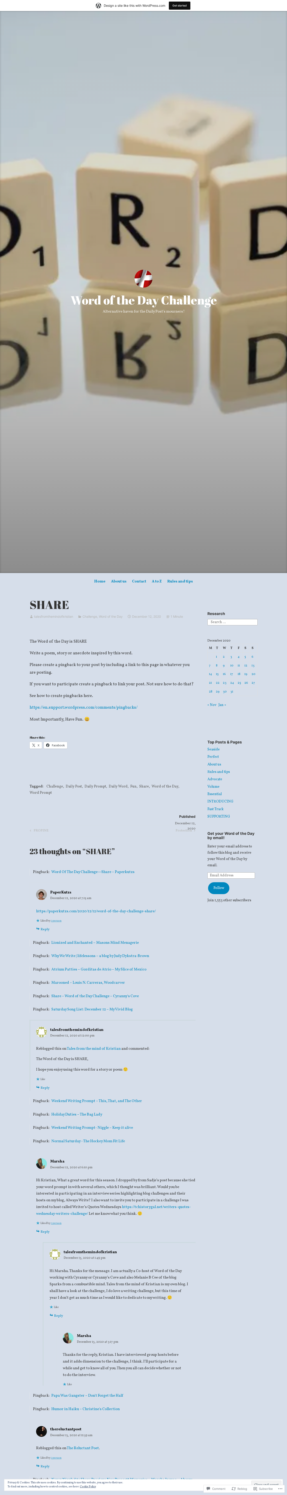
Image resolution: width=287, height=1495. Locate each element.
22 (218, 683)
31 (231, 691)
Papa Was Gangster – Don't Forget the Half (87, 1395)
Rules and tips (180, 581)
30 (225, 691)
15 (217, 674)
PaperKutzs (60, 892)
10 (231, 665)
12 (245, 665)
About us (118, 581)
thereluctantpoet (65, 1429)
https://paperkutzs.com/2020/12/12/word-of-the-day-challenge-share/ (96, 911)
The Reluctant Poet (83, 1448)
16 (224, 674)
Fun (133, 786)
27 (253, 683)
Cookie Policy (88, 1486)
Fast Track (215, 809)
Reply (45, 929)
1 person (56, 921)
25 (239, 683)
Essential (214, 794)
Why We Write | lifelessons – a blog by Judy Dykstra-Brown (100, 956)
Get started (179, 5)
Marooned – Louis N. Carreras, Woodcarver (88, 982)
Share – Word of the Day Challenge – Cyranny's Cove (95, 996)
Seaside (213, 749)
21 (210, 683)
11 (239, 665)
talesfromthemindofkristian (53, 616)
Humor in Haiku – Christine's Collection (85, 1409)
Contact (139, 581)
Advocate (214, 779)
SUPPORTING (218, 816)
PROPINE (38, 831)
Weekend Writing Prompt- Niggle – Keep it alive (92, 1127)
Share (144, 786)
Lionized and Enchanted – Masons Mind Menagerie (95, 942)
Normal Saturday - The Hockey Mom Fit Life (88, 1141)
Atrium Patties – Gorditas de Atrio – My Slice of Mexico (98, 969)
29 (218, 691)
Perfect (213, 756)
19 (245, 674)
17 (231, 674)
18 (239, 674)
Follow (218, 888)
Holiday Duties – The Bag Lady (76, 1114)
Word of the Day (111, 616)
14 (210, 674)
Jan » (222, 705)
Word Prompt (41, 792)
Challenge (90, 616)
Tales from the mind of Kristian (94, 1048)
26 (246, 683)
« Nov (211, 705)
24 (232, 683)
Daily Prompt (95, 786)
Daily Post (74, 786)
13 (253, 665)
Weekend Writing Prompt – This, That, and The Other (96, 1101)
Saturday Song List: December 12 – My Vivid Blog (92, 1009)
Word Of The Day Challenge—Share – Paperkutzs (93, 872)
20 (253, 674)
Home (99, 581)
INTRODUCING (220, 801)
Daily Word (118, 786)
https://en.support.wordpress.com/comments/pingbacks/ (84, 707)
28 (210, 691)
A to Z (157, 581)
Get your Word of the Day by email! (230, 835)
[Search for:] (232, 622)
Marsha (57, 1161)
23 (224, 683)
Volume (213, 786)
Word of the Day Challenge (143, 300)
